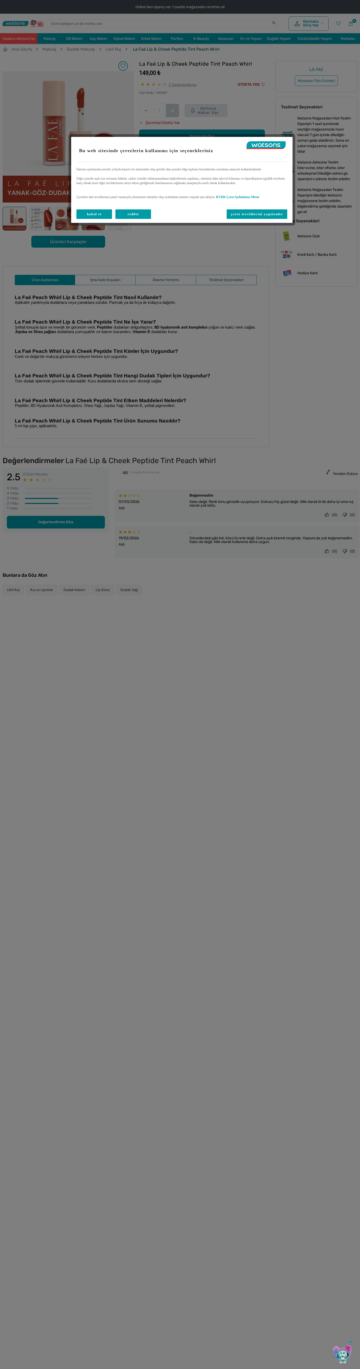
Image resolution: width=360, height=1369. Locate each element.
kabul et (94, 214)
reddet (133, 214)
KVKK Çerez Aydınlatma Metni (237, 197)
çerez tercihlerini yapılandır (257, 214)
